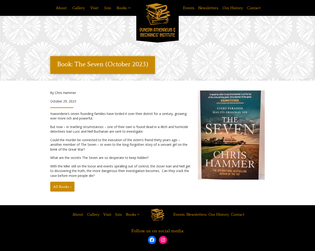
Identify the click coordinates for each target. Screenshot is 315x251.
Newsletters (208, 8)
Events (188, 8)
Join (107, 8)
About (61, 8)
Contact (254, 8)
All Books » (62, 186)
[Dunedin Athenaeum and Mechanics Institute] (157, 20)
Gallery (78, 8)
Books (122, 8)
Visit (94, 8)
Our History (233, 8)
